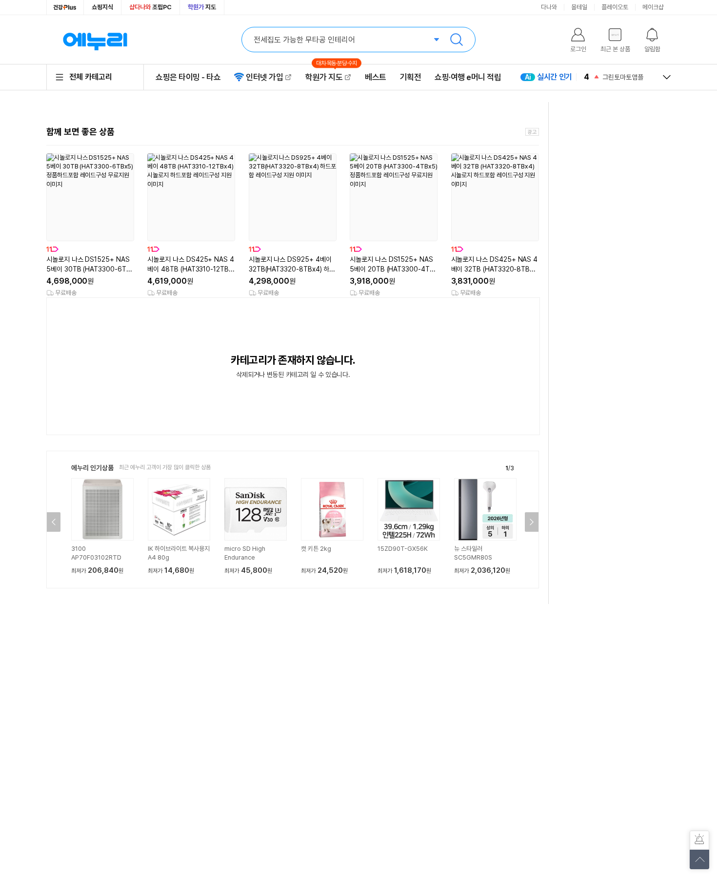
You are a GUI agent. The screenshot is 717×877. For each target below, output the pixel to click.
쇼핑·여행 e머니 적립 (468, 77)
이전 (53, 522)
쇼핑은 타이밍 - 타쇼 (188, 77)
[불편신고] (699, 840)
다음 (531, 522)
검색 (456, 39)
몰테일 (579, 7)
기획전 (410, 77)
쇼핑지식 (102, 7)
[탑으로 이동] (699, 859)
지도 (202, 7)
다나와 (549, 7)
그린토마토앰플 (622, 77)
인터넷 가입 (264, 77)
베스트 (375, 77)
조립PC (150, 7)
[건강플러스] (65, 7)
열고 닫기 (667, 77)
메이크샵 (653, 7)
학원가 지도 (328, 77)
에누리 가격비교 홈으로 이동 (95, 39)
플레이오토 (614, 7)
